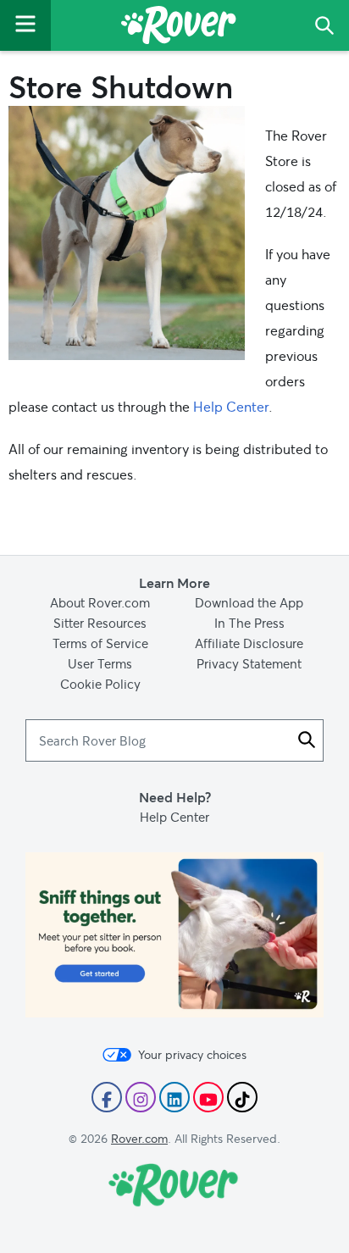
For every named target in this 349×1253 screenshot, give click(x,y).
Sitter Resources (100, 622)
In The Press (249, 622)
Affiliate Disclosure (249, 643)
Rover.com (139, 1138)
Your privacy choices (192, 1055)
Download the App (249, 602)
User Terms (100, 663)
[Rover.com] (178, 28)
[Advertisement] (174, 934)
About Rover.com (100, 602)
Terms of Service (100, 643)
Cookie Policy (100, 683)
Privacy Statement (249, 663)
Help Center (231, 406)
